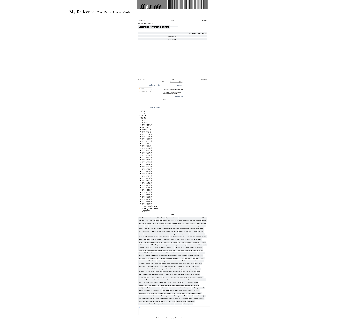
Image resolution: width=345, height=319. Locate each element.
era (190, 266)
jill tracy (160, 274)
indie (194, 220)
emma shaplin (178, 266)
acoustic (186, 226)
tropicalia (155, 301)
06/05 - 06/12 (146, 166)
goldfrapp (189, 269)
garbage (183, 269)
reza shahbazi (187, 290)
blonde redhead (156, 231)
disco (145, 266)
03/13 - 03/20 (146, 187)
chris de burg (174, 231)
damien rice (181, 223)
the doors (145, 231)
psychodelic (185, 234)
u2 (159, 301)
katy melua (180, 277)
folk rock (154, 223)
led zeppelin (142, 279)
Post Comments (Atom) (176, 82)
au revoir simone (172, 255)
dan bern (150, 228)
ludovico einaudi (173, 279)
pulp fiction (166, 290)
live (154, 220)
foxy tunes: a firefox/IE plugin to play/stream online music (172, 92)
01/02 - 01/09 (146, 205)
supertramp (178, 247)
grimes (153, 271)
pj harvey (179, 244)
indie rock (162, 218)
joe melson (181, 274)
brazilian (159, 261)
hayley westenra (167, 271)
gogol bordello (193, 231)
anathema (141, 223)
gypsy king (159, 271)
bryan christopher (175, 261)
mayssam (166, 100)
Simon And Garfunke (144, 253)
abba (162, 253)
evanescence (142, 269)
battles (158, 258)
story (140, 220)
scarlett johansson (144, 247)
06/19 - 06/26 (146, 162)
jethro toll (155, 274)
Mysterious (166, 236)
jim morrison (167, 274)
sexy (140, 231)
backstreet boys (198, 255)
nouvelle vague (184, 228)
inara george (192, 271)
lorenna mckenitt (163, 279)
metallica (141, 244)
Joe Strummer (173, 250)
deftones (141, 266)
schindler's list (154, 247)
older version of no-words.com (171, 88)
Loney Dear (181, 250)
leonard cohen (197, 242)
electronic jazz (166, 228)
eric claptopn (195, 266)
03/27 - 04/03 (146, 184)
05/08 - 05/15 (146, 173)
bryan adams (166, 231)
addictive (167, 253)
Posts (142, 88)
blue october (188, 258)
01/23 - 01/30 (146, 199)
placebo (162, 226)
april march (154, 255)
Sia (171, 236)
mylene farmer (143, 285)
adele (172, 253)
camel (145, 228)
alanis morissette (177, 236)
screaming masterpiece (194, 293)
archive (204, 236)
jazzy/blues (193, 223)
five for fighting (158, 269)
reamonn (192, 234)
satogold (184, 293)
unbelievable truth (152, 250)
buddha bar (158, 239)
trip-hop (204, 220)
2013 (142, 110)
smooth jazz (170, 247)
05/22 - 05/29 (146, 170)
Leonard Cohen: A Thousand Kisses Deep (150, 209)
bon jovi (146, 261)
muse (146, 226)
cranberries (174, 263)
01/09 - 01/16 (146, 203)
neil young (156, 226)
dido (187, 231)
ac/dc (149, 231)
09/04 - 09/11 (146, 145)
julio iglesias (173, 277)
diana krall (182, 231)
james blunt (188, 242)
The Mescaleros (155, 253)
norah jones (142, 288)
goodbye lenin (197, 269)
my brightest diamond (192, 282)
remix (204, 244)
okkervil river (164, 288)
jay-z (198, 271)
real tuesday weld (171, 226)
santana (160, 293)
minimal (147, 244)
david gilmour (189, 239)
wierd (172, 304)
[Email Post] (205, 33)
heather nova (168, 242)
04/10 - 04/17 (146, 180)
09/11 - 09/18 (146, 143)
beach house (142, 239)
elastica (170, 266)
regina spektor (200, 234)
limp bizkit (154, 279)
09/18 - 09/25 (146, 141)
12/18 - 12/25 (146, 124)
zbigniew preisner (188, 304)
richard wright (142, 293)
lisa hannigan (148, 234)
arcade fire (168, 223)
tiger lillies (201, 298)
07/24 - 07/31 (146, 154)
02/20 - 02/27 (146, 192)
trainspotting (142, 250)
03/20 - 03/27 (146, 185)
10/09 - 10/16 (146, 136)
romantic (149, 218)
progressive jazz (157, 290)
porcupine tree (191, 244)
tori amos (149, 301)
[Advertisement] (143, 99)
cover (168, 263)
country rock (173, 239)
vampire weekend (181, 301)
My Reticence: (100, 11)
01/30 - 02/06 (146, 198)
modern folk (166, 220)
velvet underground (144, 304)
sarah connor (167, 293)
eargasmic (182, 218)
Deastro (165, 250)
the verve (175, 298)
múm (149, 285)
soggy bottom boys (181, 296)
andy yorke (186, 236)
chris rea (201, 261)
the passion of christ (166, 298)
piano (157, 220)
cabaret (141, 228)
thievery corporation (188, 247)
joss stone (166, 277)
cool (160, 263)
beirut (148, 239)
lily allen (148, 279)
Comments (143, 91)
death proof (198, 263)
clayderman (142, 263)
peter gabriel (178, 234)
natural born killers (165, 285)
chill (140, 218)
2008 (142, 117)
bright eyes (166, 261)
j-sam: (165, 99)
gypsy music (159, 242)
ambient (191, 226)
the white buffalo (183, 298)
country (164, 263)
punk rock (192, 228)
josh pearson (158, 277)
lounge (177, 228)
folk (161, 220)
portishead (199, 244)
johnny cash (196, 274)
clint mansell (154, 263)
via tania (153, 304)
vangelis (160, 250)
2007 (142, 119)
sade (156, 293)
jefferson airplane (144, 274)
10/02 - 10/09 (146, 138)
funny (173, 228)
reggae (176, 290)
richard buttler (195, 290)
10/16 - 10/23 (146, 134)
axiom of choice (182, 255)
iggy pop (185, 271)
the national (156, 298)
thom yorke (179, 226)
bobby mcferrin (200, 258)
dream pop (151, 266)
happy (150, 220)
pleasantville (200, 288)
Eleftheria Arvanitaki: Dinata (154, 27)
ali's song (141, 255)
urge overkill (171, 301)
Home (172, 20)
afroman (194, 253)
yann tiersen (178, 304)
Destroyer (148, 223)
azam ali (190, 255)
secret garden (143, 296)
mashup (203, 279)
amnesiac (147, 255)
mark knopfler (196, 279)
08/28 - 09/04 (146, 147)
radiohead (203, 218)
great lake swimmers (144, 271)
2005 (142, 122)
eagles (157, 266)
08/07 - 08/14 (146, 152)
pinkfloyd (173, 220)
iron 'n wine (181, 242)
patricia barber (182, 288)
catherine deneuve (186, 261)
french (151, 226)
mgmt (140, 282)
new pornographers (165, 244)
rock (153, 218)
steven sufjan (201, 296)
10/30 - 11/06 (146, 133)
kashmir (141, 234)
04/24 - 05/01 (146, 177)
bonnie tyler (152, 261)
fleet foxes (166, 269)
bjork (152, 239)
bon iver (141, 261)
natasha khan (155, 285)
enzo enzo (185, 266)
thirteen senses (193, 298)
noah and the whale (187, 285)
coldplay (174, 223)
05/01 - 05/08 (146, 175)
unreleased (164, 301)
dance (187, 223)
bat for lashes (152, 258)
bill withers (176, 258)
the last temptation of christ (150, 236)
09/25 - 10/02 (146, 140)
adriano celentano (180, 253)
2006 (142, 120)
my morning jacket (157, 234)
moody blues (167, 282)
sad (191, 220)
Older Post (204, 20)
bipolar (182, 258)
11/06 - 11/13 (146, 131)
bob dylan (145, 220)
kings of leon (188, 277)
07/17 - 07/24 (146, 155)
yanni (160, 236)
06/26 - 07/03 (146, 161)
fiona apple (150, 269)
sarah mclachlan (176, 293)
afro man (188, 253)
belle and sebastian (166, 258)
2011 (142, 112)
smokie (173, 296)
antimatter (198, 236)
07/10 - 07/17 (146, 157)
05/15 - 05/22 (146, 171)
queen (172, 290)
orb (170, 288)
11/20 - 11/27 (146, 129)
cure (184, 263)
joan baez (201, 231)
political (141, 290)
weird (157, 218)
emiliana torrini (151, 242)
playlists (194, 288)
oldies (190, 218)
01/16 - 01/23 (146, 201)
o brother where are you (153, 288)
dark (187, 218)
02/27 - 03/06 (146, 191)
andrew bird (160, 223)
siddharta (162, 296)
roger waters (199, 228)
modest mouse (158, 282)
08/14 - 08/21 (146, 150)
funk (179, 269)
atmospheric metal (200, 226)
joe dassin (174, 274)
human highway (177, 271)
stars (195, 296)
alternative (179, 220)
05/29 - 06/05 (146, 168)
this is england (199, 247)
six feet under (162, 247)
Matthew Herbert (198, 250)
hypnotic (175, 218)
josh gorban (150, 277)
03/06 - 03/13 (146, 189)
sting (140, 298)
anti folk (192, 236)
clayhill (148, 263)
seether (149, 296)
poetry (184, 244)
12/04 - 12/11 (146, 126)
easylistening (158, 228)
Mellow (144, 218)
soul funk (190, 296)
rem (180, 290)
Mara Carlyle (188, 250)
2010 (142, 113)
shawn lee (155, 296)
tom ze (140, 301)
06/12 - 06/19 (146, 164)
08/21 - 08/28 (146, 148)
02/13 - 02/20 (146, 194)
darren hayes (190, 263)
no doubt (177, 285)
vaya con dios (191, 301)
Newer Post (141, 20)
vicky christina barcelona (163, 304)
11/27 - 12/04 (146, 127)
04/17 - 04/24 (146, 178)
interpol (175, 242)
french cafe (173, 269)
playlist (189, 288)
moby (151, 282)
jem (150, 274)
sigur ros (167, 296)
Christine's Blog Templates (182, 317)
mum (183, 282)
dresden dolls (142, 242)
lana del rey (199, 277)
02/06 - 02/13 (146, 196)
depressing (169, 218)
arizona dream (162, 255)
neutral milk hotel (168, 234)
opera (173, 244)
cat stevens (165, 239)
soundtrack (196, 218)
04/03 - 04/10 (146, 182)
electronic (186, 220)
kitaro (194, 277)
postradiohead (148, 290)
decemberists (197, 239)
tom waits (141, 226)
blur (194, 258)
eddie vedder (164, 266)
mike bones (146, 282)
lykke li (204, 242)
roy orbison (150, 293)
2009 (142, 115)
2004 (142, 211)
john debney (188, 274)
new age (198, 220)
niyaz (173, 285)
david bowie (180, 239)
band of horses (143, 258)
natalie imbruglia (154, 244)
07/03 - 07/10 (146, 159)
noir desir (196, 285)
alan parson (201, 253)
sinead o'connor (201, 223)
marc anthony (188, 279)
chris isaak (195, 261)
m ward (181, 279)
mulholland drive (176, 282)
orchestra (174, 288)
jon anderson (142, 277)
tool (144, 301)
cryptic (180, 263)
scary (140, 236)
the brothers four (147, 298)
